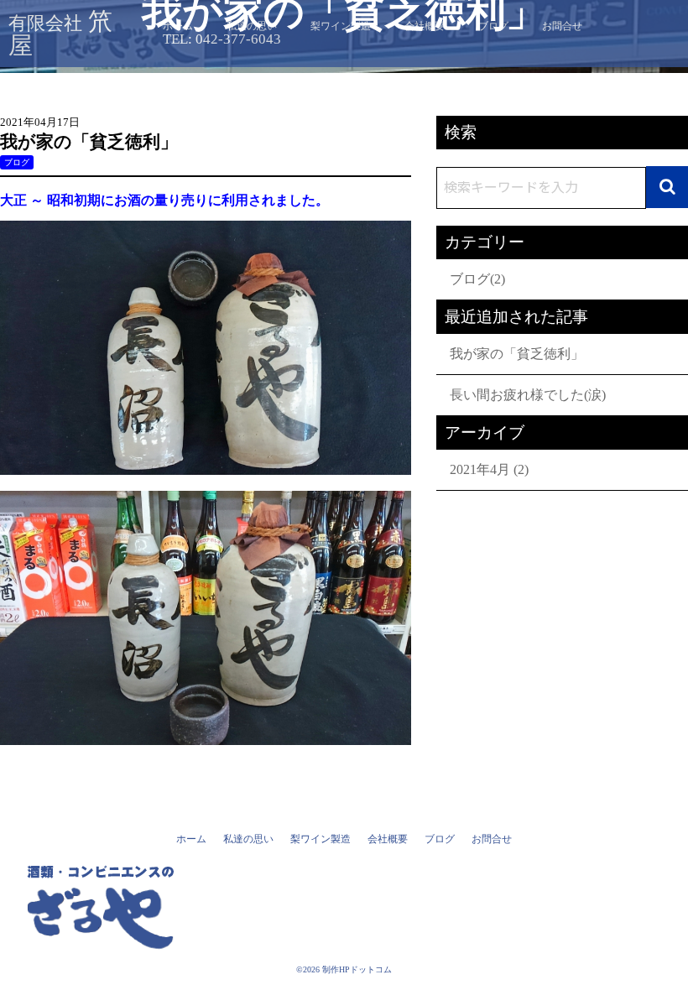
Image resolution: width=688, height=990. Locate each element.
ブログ (16, 162)
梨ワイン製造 (320, 839)
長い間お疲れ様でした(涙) (528, 395)
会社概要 (387, 839)
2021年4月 (480, 469)
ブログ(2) (477, 279)
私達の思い (248, 839)
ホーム (191, 839)
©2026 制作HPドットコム (344, 969)
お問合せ (492, 839)
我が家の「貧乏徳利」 (517, 353)
